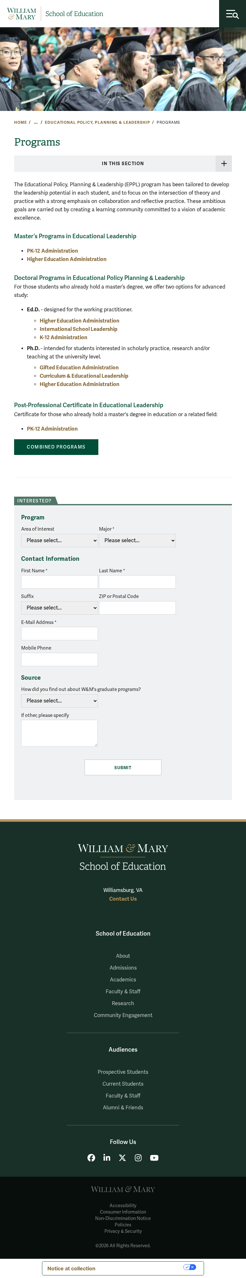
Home (20, 122)
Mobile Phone (36, 648)
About (123, 956)
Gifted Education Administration (79, 367)
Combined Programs (56, 447)
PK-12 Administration (52, 428)
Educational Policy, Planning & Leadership (97, 122)
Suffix (27, 596)
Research (123, 1003)
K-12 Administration (63, 337)
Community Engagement (123, 1015)
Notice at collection (71, 1268)
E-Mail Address (37, 622)
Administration (59, 251)
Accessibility (123, 1205)
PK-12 (33, 251)
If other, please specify (45, 715)
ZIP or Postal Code (119, 596)
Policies (123, 1225)
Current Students (123, 1084)
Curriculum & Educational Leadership (84, 376)
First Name (33, 571)
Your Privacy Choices (142, 1267)
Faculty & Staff (123, 991)
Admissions (123, 968)
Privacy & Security (123, 1231)
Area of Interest (37, 529)
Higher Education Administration (67, 259)
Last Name (111, 571)
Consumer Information (123, 1212)
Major (105, 529)
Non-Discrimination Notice (123, 1218)
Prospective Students (123, 1072)
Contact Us (123, 898)
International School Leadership (79, 329)
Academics (123, 980)
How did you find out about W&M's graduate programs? (81, 689)
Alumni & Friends (123, 1108)
